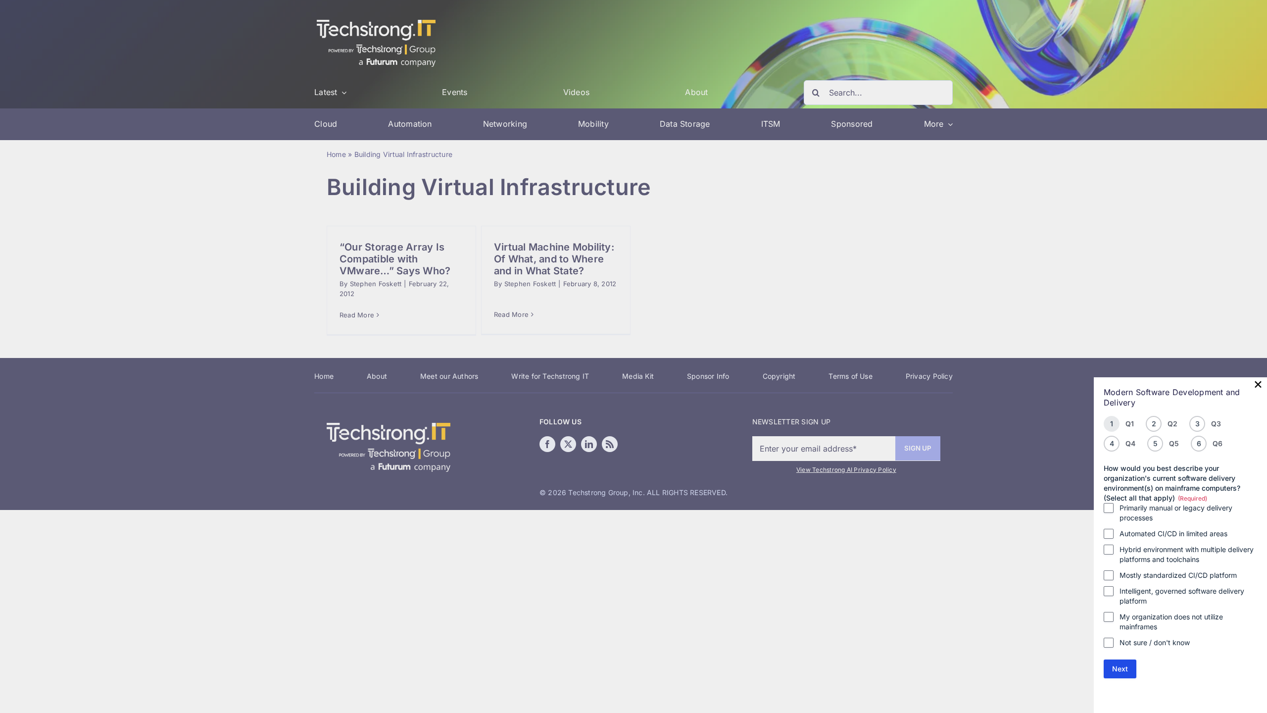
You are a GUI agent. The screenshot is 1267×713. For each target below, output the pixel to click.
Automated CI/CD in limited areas (1173, 533)
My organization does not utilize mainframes (1171, 621)
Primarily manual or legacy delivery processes (1176, 513)
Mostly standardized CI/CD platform (1178, 575)
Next (1120, 668)
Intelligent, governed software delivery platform (1182, 596)
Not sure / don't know (1155, 642)
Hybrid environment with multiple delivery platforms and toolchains (1187, 554)
